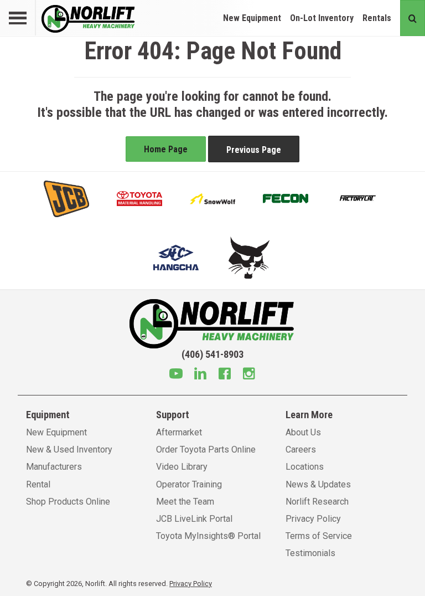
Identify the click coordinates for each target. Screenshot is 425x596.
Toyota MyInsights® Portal (208, 536)
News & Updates (318, 484)
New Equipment (252, 18)
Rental (38, 484)
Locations (305, 466)
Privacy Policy (313, 518)
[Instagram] (249, 375)
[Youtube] (176, 375)
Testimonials (310, 553)
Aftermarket (179, 432)
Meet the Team (185, 501)
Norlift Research (317, 501)
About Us (303, 432)
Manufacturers (54, 466)
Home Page (166, 149)
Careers (301, 449)
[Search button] (412, 18)
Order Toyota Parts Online (206, 449)
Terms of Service (319, 536)
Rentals (376, 18)
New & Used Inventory (69, 449)
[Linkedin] (200, 375)
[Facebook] (224, 375)
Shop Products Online (68, 501)
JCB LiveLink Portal (194, 518)
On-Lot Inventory (322, 18)
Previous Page (253, 150)
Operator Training (189, 484)
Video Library (182, 466)
